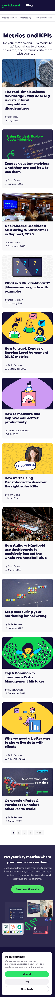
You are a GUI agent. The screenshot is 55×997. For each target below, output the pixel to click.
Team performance (43, 18)
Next (38, 832)
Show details (27, 989)
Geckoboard (11, 6)
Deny (27, 981)
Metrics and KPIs (9, 18)
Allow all (27, 974)
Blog (29, 5)
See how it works (28, 889)
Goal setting (25, 18)
